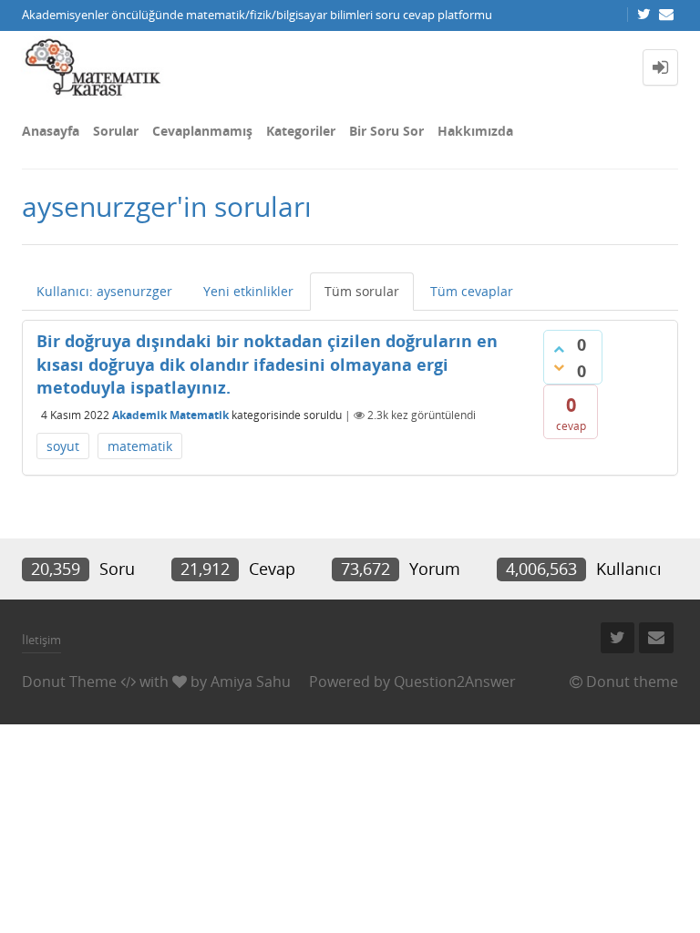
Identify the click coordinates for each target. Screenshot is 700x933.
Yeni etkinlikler (248, 291)
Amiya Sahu (251, 682)
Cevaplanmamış (202, 130)
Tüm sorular (361, 291)
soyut (62, 446)
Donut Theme (69, 682)
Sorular (116, 130)
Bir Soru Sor (386, 130)
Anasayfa (50, 130)
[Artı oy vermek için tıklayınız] (559, 349)
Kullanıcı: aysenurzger (104, 291)
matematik (140, 446)
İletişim (41, 639)
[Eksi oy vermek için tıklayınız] (559, 367)
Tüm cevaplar (471, 291)
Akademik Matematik (170, 415)
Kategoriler (300, 130)
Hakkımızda (475, 130)
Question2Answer (455, 682)
